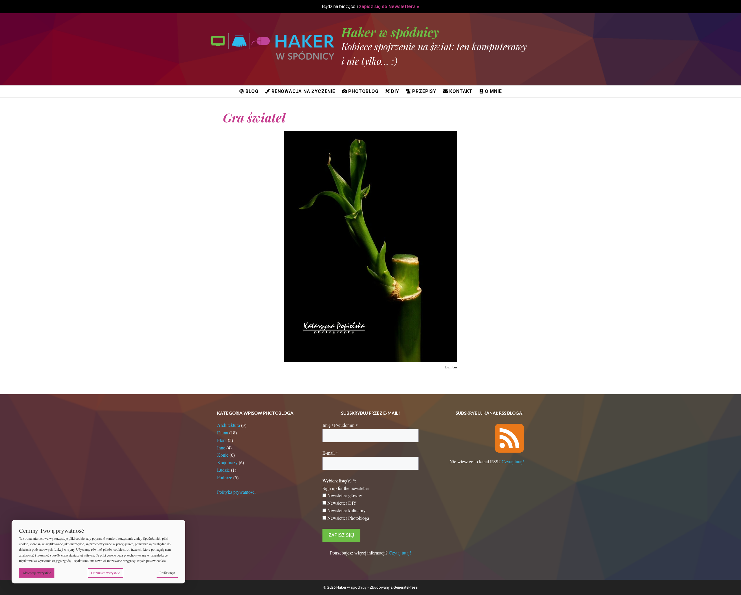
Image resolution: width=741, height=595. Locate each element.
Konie (222, 455)
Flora (222, 440)
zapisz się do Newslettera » (389, 6)
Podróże (224, 477)
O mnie (492, 91)
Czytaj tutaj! (400, 553)
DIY (394, 91)
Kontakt (460, 91)
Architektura (228, 425)
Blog (251, 91)
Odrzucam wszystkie (105, 572)
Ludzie (223, 470)
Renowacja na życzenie (302, 91)
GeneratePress (405, 587)
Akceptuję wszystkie (37, 572)
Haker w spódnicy (390, 32)
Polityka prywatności (236, 492)
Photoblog (363, 91)
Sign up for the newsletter (345, 488)
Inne (221, 448)
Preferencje (167, 572)
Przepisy (423, 91)
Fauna (222, 432)
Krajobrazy (227, 462)
